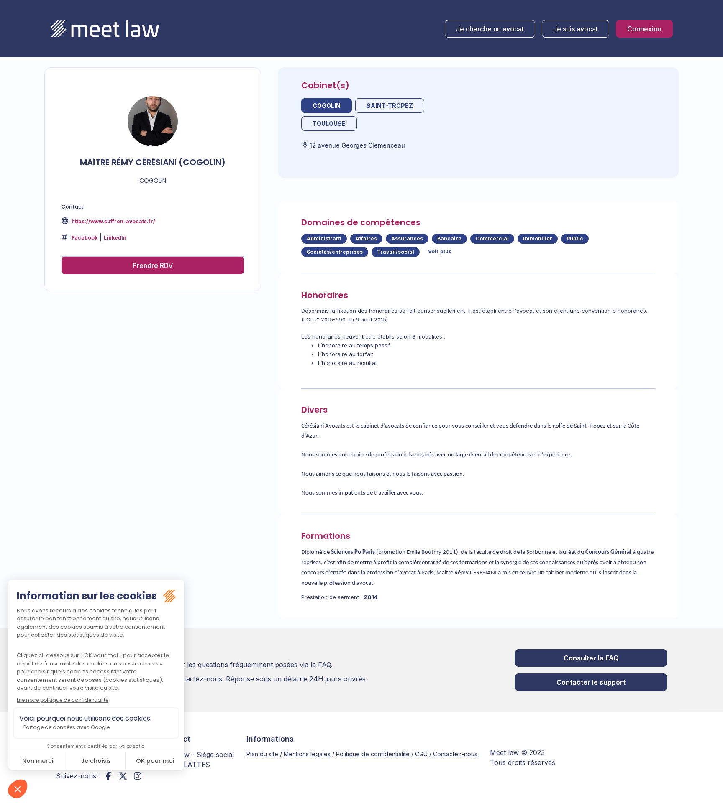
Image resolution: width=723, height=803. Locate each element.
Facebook (84, 238)
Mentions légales (307, 753)
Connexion (644, 29)
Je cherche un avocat (490, 29)
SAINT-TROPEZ (390, 105)
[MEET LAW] (104, 29)
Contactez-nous (455, 753)
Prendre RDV (153, 265)
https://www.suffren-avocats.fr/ (112, 221)
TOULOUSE (329, 123)
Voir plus (439, 251)
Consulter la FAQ (591, 658)
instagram (137, 776)
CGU (421, 753)
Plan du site (262, 753)
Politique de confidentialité (373, 753)
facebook (108, 776)
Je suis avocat (575, 29)
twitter (123, 776)
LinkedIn (115, 238)
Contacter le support (591, 682)
